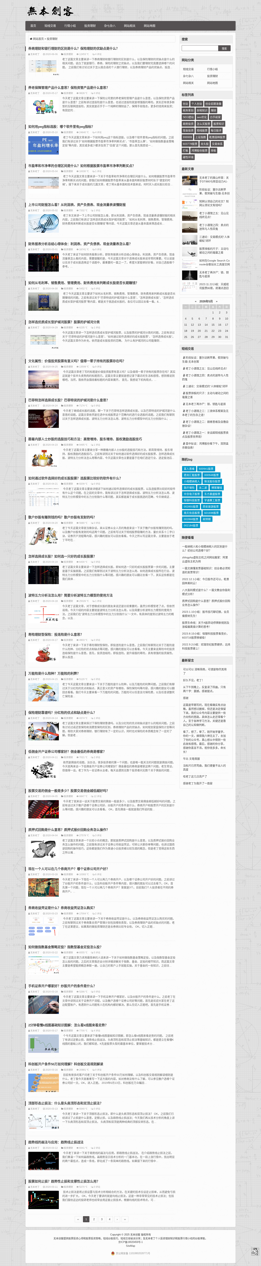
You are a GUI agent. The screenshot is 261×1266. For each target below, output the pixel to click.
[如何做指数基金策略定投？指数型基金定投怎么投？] (43, 966)
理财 (213, 110)
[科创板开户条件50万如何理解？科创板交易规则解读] (43, 1083)
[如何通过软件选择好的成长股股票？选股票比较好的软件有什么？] (43, 497)
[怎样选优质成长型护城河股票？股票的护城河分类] (43, 341)
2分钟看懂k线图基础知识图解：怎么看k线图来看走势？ (68, 1025)
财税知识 (202, 110)
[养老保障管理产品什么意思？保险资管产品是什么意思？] (43, 107)
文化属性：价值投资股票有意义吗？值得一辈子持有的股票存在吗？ (77, 361)
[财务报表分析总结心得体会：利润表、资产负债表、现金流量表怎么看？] (43, 263)
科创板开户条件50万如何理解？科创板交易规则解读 (65, 1064)
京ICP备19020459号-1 (130, 1242)
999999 (187, 137)
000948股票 (211, 475)
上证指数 (200, 137)
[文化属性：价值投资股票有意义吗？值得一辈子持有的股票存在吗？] (43, 380)
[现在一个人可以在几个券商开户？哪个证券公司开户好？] (43, 888)
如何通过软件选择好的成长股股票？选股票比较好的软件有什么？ (75, 478)
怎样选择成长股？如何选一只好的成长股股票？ (62, 556)
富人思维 (189, 468)
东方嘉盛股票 (212, 493)
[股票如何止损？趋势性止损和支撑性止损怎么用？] (43, 1200)
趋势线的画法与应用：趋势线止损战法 (55, 1142)
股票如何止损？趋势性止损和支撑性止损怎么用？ (64, 1181)
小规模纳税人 (192, 481)
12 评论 (98, 796)
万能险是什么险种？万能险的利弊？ (54, 673)
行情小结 (70, 25)
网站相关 (129, 25)
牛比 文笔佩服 (191, 758)
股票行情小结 (185, 1238)
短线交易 (50, 25)
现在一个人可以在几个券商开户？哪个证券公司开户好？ (68, 869)
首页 (33, 25)
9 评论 (98, 366)
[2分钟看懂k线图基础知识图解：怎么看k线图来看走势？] (43, 1044)
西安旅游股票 (211, 506)
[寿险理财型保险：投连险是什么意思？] (43, 653)
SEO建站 (188, 117)
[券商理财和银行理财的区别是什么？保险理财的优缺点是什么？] (43, 68)
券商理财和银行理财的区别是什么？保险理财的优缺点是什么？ (73, 48)
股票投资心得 (75, 1238)
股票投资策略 (93, 1238)
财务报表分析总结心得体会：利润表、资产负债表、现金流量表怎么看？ (80, 244)
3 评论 (98, 835)
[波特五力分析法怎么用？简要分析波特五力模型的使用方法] (43, 614)
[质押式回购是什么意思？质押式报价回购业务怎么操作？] (43, 849)
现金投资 (188, 130)
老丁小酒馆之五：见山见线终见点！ (207, 368)
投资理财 (90, 25)
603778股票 (190, 143)
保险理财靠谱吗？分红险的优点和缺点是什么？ (62, 713)
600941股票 (206, 468)
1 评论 (98, 171)
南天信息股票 (192, 512)
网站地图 (149, 25)
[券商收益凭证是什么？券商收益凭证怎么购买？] (43, 927)
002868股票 (191, 519)
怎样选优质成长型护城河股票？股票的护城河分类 (64, 322)
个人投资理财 (162, 1238)
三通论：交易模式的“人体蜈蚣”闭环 (207, 386)
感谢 (185, 697)
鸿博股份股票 (199, 150)
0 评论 (97, 93)
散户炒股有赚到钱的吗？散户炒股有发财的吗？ (62, 517)
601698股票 (211, 512)
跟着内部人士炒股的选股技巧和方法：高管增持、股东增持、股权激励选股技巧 (85, 439)
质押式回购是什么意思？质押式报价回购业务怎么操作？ (68, 830)
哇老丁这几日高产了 (195, 776)
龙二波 (203, 487)
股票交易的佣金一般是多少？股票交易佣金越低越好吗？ (68, 791)
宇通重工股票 (212, 500)
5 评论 (97, 952)
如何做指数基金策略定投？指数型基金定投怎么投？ (65, 947)
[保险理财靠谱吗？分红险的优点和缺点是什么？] (43, 731)
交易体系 (217, 143)
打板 (185, 150)
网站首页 (38, 38)
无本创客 (255, 1251)
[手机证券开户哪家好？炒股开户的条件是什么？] (43, 1005)
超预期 (207, 519)
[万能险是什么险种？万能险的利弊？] (43, 693)
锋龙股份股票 (212, 481)
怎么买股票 (203, 123)
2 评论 (97, 757)
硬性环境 (188, 157)
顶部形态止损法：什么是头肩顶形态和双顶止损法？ (65, 1103)
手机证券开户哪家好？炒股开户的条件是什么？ (62, 986)
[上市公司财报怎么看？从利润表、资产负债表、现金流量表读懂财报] (43, 224)
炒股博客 (200, 1238)
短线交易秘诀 (128, 1238)
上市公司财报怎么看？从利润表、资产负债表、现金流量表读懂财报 (77, 205)
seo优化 (202, 117)
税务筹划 (188, 110)
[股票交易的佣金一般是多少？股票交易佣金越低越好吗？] (43, 810)
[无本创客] (50, 11)
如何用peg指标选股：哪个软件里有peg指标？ (61, 127)
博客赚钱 (216, 487)
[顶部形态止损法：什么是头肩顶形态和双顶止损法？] (43, 1122)
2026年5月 (206, 301)
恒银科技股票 (192, 500)
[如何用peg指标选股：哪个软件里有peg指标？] (43, 146)
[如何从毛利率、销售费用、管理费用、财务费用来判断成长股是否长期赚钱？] (43, 302)
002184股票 (191, 525)
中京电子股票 (192, 493)
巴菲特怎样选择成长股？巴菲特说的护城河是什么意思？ (68, 400)
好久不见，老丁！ (193, 680)
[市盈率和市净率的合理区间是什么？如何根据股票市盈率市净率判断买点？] (43, 185)
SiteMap (130, 1245)
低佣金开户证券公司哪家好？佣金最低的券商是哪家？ (67, 752)
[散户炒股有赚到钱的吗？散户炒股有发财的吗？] (43, 536)
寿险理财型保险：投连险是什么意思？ (55, 634)
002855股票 (191, 506)
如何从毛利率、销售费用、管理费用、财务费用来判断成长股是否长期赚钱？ (83, 283)
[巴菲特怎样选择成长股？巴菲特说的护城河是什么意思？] (43, 419)
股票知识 (218, 123)
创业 (185, 103)
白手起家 (215, 117)
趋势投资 (188, 123)
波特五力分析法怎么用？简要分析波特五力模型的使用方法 (70, 595)
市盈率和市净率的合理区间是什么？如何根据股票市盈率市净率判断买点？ (81, 166)
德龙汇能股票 (192, 475)
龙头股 (205, 143)
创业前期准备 (213, 103)
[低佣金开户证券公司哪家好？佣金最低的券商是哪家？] (43, 771)
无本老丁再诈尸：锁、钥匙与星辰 (206, 404)
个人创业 (196, 103)
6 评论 (98, 874)
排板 (213, 150)
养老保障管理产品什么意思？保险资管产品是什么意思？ (68, 88)
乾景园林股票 (217, 137)
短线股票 (202, 130)
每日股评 (216, 130)
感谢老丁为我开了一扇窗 (197, 783)
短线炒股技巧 (110, 1238)
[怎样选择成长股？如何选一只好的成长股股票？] (43, 575)
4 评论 (98, 54)
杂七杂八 (110, 25)
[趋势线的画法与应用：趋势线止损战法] (43, 1161)
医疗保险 (189, 487)
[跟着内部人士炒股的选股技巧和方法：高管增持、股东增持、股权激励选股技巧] (43, 458)
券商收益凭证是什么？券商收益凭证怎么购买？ (62, 908)
